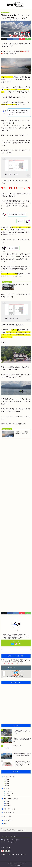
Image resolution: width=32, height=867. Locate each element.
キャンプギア (9, 791)
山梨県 (7, 783)
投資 (5, 823)
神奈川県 (7, 805)
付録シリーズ (9, 793)
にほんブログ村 (5, 847)
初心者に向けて (8, 820)
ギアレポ (6, 788)
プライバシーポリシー (12, 863)
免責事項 (22, 863)
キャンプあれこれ (5, 12)
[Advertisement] (16, 508)
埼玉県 (7, 781)
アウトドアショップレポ (11, 799)
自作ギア (7, 795)
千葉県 (7, 779)
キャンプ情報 (7, 816)
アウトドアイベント (9, 809)
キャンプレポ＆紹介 (9, 776)
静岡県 (7, 785)
